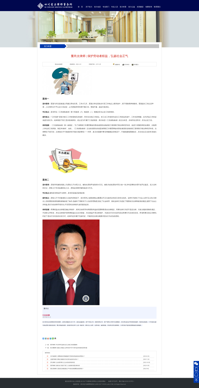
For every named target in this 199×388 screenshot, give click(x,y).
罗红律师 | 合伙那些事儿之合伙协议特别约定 (62, 362)
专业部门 (106, 7)
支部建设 (140, 7)
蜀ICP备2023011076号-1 (126, 381)
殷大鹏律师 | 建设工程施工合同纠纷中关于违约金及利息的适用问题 (68, 348)
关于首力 (89, 7)
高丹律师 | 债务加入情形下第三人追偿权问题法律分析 (65, 365)
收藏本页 (117, 64)
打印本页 (126, 64)
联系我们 (157, 7)
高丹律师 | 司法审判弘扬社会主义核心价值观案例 (63, 344)
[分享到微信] (53, 338)
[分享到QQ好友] (55, 338)
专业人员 (114, 7)
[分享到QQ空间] (46, 338)
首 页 (80, 7)
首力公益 (131, 7)
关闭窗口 (136, 64)
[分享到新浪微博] (48, 338)
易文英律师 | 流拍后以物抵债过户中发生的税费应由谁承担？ (67, 368)
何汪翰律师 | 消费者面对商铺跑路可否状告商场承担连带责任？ (67, 356)
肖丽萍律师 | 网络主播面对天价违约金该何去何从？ (64, 359)
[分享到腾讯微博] (50, 338)
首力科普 (123, 7)
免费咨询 (148, 7)
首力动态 (97, 7)
